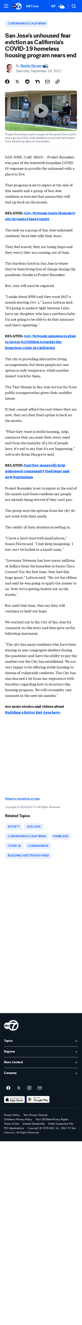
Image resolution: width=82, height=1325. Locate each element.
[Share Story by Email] (47, 81)
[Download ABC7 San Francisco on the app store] (14, 1099)
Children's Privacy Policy (18, 1119)
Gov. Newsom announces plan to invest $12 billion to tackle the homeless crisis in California (40, 341)
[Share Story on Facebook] (7, 81)
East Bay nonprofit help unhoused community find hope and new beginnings (37, 471)
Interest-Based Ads (34, 1123)
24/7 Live (32, 6)
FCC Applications (14, 1128)
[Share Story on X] (17, 81)
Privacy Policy (12, 1115)
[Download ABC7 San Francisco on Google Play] (38, 1099)
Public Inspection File (60, 1123)
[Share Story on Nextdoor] (37, 81)
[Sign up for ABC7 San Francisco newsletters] (39, 1088)
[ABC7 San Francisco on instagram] (29, 1088)
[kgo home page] (11, 1025)
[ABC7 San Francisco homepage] (17, 6)
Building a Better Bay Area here (32, 712)
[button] (6, 6)
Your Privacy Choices (35, 1115)
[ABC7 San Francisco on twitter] (18, 1088)
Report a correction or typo (22, 799)
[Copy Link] (57, 81)
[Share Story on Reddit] (27, 81)
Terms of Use (11, 1123)
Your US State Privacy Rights (52, 1119)
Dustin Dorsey (31, 66)
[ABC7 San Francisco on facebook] (8, 1088)
